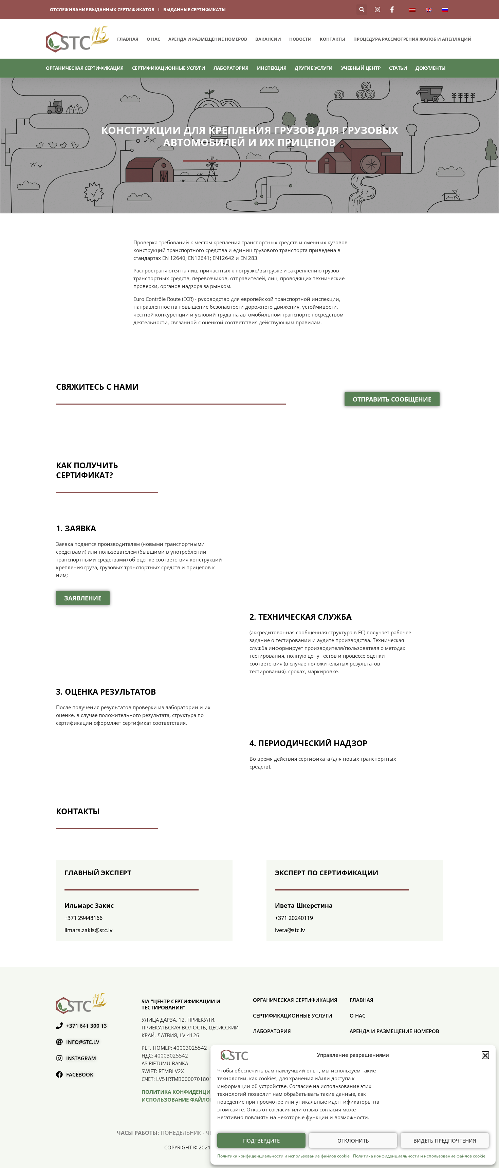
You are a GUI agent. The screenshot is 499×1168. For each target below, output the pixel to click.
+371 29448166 (83, 918)
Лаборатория (231, 68)
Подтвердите (261, 1140)
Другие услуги (314, 68)
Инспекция (272, 68)
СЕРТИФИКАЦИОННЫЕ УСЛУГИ (168, 68)
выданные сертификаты (194, 9)
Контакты (332, 39)
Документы (430, 68)
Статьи (398, 68)
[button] (485, 1054)
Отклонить (353, 1140)
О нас (153, 39)
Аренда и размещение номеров (207, 39)
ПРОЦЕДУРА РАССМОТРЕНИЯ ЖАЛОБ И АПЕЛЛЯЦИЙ (412, 39)
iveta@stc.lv (290, 930)
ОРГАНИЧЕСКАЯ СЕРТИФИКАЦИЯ (85, 68)
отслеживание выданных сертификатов (102, 9)
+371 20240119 (294, 918)
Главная (127, 39)
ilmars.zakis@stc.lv (88, 930)
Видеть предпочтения (444, 1140)
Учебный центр (361, 68)
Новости (300, 39)
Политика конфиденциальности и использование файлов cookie (283, 1156)
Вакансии (268, 39)
